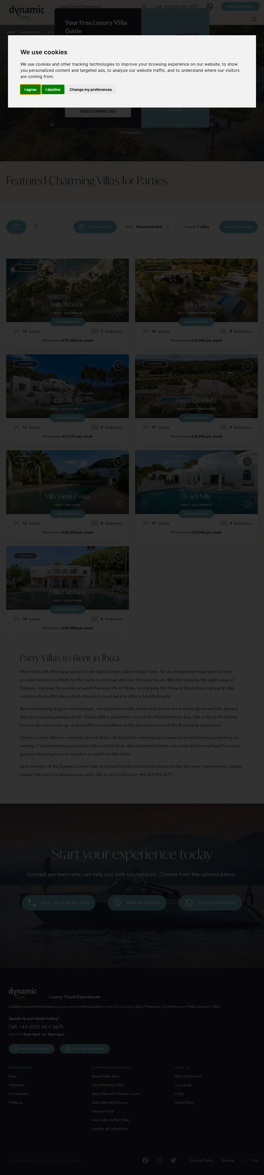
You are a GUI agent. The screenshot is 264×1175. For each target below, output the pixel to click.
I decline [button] (53, 89)
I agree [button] (30, 89)
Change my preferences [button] (91, 89)
